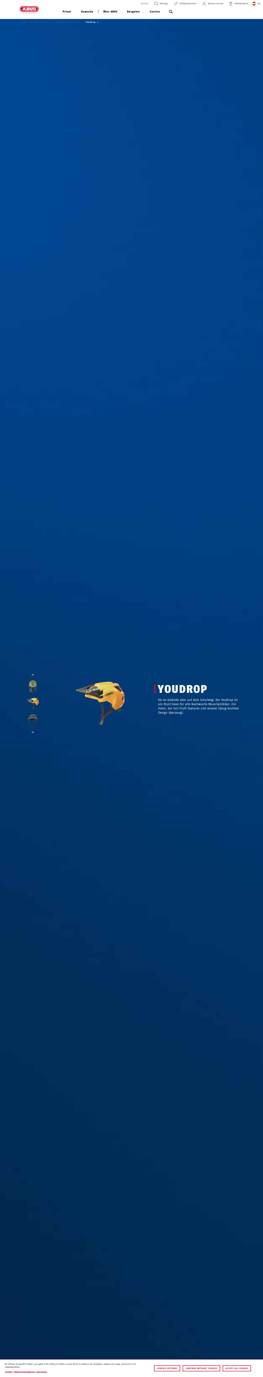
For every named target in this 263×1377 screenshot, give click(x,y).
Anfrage (164, 3)
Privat (67, 11)
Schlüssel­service (187, 3)
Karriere (144, 3)
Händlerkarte (241, 3)
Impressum (41, 1372)
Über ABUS (110, 11)
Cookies (8, 1372)
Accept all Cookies (237, 1368)
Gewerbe (87, 11)
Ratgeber (133, 11)
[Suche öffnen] (171, 13)
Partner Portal (215, 3)
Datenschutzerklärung (24, 1372)
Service (155, 11)
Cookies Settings (167, 1368)
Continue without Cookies (201, 1368)
